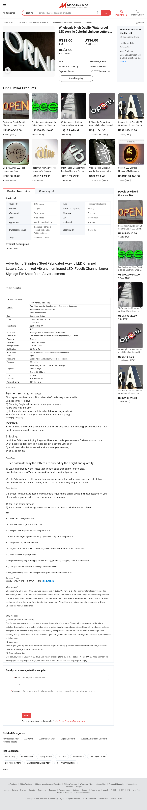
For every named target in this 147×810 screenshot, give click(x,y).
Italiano (76, 790)
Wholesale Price (86, 784)
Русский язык (64, 790)
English (23, 790)
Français (52, 790)
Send (26, 715)
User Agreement (89, 799)
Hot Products (12, 784)
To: (19, 684)
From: (17, 677)
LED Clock (62, 756)
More (122, 61)
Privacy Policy (116, 799)
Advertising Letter (11, 738)
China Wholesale (70, 784)
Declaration (103, 799)
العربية (105, 790)
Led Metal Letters (13, 762)
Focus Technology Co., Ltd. (54, 799)
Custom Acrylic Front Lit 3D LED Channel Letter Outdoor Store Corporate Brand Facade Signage (130, 392)
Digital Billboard (68, 738)
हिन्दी (128, 790)
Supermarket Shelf (47, 738)
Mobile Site (69, 786)
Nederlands (95, 790)
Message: (15, 691)
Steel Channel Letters (66, 762)
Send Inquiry (76, 78)
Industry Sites (100, 784)
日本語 (121, 790)
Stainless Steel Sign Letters (39, 762)
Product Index (131, 784)
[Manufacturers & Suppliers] (73, 5)
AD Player (28, 738)
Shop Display (27, 756)
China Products (26, 784)
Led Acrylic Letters (98, 756)
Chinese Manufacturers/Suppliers (48, 784)
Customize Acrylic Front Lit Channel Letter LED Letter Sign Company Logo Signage (130, 227)
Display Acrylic (45, 756)
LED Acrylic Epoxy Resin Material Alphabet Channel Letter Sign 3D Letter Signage (130, 351)
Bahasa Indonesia (83, 792)
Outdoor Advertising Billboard (94, 738)
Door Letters (78, 756)
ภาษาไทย (137, 790)
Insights (79, 786)
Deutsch (85, 790)
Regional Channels (116, 784)
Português (42, 790)
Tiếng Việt (69, 792)
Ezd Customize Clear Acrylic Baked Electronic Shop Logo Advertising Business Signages (130, 268)
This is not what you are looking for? (38, 721)
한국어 (113, 790)
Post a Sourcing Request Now (70, 721)
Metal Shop (10, 756)
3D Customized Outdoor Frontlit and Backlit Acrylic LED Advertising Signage (130, 309)
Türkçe (59, 792)
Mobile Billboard (10, 741)
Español (32, 790)
